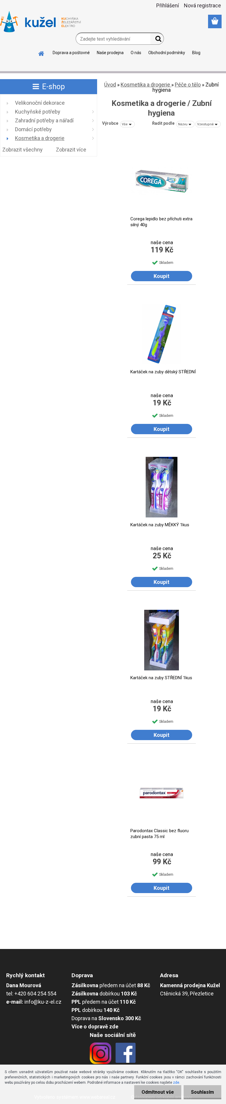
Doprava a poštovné (71, 52)
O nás (136, 52)
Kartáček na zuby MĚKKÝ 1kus (159, 524)
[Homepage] (41, 52)
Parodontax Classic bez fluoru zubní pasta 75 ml (159, 833)
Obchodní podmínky (166, 52)
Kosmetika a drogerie (146, 84)
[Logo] (40, 21)
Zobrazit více (71, 149)
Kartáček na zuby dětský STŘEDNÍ (163, 371)
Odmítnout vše (158, 1092)
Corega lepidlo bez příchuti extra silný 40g (161, 221)
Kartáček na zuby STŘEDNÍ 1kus (161, 677)
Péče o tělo (188, 84)
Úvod (110, 84)
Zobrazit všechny (22, 149)
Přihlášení (167, 5)
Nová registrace (202, 5)
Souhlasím (202, 1092)
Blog (196, 52)
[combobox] (185, 124)
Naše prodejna (110, 52)
